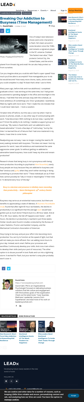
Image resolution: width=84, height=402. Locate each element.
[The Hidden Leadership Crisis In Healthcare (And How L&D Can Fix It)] (62, 77)
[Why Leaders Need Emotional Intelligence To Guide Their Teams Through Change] (46, 326)
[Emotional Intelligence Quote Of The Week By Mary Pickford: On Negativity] (62, 62)
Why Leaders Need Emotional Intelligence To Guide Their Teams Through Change (46, 338)
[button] (6, 381)
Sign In (64, 10)
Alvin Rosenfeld (41, 164)
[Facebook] (17, 305)
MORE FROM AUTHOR (27, 316)
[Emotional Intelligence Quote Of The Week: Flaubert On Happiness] (27, 326)
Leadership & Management (10, 13)
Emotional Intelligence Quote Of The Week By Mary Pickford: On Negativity (75, 64)
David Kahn (8, 26)
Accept (73, 396)
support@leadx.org (34, 389)
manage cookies (11, 399)
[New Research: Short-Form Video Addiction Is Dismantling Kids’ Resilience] (8, 326)
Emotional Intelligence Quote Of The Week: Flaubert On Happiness (26, 338)
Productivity (27, 13)
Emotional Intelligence (6, 329)
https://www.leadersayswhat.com (29, 283)
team (39, 210)
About (53, 10)
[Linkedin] (21, 305)
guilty (17, 170)
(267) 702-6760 (15, 389)
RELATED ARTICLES (8, 316)
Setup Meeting (75, 10)
